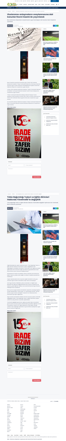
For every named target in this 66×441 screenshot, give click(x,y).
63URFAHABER (22, 409)
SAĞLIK (21, 416)
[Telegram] (57, 401)
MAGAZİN (22, 413)
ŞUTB (21, 431)
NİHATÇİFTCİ (36, 422)
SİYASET (20, 4)
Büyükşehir (22, 410)
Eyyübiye (8, 416)
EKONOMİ (22, 412)
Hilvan (8, 424)
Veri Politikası (37, 435)
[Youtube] (56, 401)
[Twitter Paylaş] (56, 26)
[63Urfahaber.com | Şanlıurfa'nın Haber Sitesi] (12, 4)
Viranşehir (9, 421)
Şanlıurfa (25, 4)
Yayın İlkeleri (16, 435)
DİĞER (21, 424)
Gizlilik (25, 435)
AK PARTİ (35, 407)
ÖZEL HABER (47, 4)
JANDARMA (36, 427)
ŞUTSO (21, 428)
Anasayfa (9, 11)
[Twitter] (51, 401)
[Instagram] (54, 401)
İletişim (8, 435)
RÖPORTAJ (22, 425)
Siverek (8, 419)
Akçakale (8, 427)
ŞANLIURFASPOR (36, 416)
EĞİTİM (21, 415)
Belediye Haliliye (36, 413)
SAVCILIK (35, 410)
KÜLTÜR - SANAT (23, 421)
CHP (34, 412)
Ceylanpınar (9, 422)
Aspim (21, 430)
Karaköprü (9, 430)
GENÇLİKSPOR (36, 418)
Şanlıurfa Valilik (31, 4)
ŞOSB (35, 404)
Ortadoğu (52, 4)
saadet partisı (36, 415)
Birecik (8, 431)
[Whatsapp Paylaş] (58, 26)
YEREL (21, 422)
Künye (12, 435)
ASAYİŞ (21, 427)
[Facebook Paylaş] (54, 26)
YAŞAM (21, 419)
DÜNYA (42, 4)
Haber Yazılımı (26, 401)
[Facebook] (52, 401)
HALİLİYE (35, 409)
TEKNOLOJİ (22, 418)
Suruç (8, 418)
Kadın (36, 4)
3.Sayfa (21, 406)
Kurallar (21, 435)
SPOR (39, 4)
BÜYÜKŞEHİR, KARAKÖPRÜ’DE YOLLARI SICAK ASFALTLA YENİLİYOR (29, 7)
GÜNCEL (13, 11)
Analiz (35, 424)
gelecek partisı (36, 419)
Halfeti (8, 428)
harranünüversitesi (37, 406)
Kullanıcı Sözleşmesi (30, 435)
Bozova (21, 404)
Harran (8, 425)
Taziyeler (35, 425)
